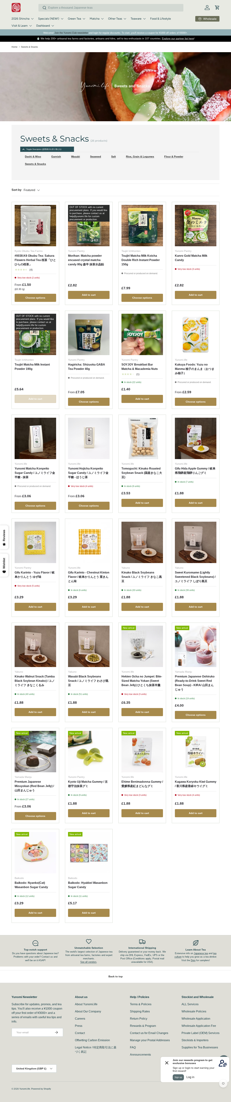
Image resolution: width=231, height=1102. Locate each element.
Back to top (115, 976)
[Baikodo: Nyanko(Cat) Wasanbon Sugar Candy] (35, 852)
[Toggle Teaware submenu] (144, 19)
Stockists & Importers (195, 1040)
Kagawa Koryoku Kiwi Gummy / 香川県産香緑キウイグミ (195, 784)
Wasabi (75, 156)
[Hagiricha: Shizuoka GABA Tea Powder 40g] (89, 334)
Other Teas (115, 18)
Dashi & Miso (33, 156)
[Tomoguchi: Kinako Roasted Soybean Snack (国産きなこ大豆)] (142, 438)
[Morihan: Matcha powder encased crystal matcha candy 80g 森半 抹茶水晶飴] (89, 225)
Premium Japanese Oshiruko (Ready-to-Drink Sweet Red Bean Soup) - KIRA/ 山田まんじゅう (195, 683)
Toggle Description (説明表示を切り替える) (43, 149)
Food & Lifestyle (160, 18)
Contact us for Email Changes (149, 1033)
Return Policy (138, 1018)
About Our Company (88, 1011)
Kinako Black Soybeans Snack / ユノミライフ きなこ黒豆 (141, 577)
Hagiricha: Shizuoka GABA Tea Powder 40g (86, 366)
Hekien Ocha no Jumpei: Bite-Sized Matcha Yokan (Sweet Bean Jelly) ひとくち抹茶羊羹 (141, 681)
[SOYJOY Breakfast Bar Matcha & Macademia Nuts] (142, 334)
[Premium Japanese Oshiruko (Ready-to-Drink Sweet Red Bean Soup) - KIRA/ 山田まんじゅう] (195, 646)
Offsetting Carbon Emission (92, 1040)
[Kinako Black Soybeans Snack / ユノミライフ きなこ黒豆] (142, 542)
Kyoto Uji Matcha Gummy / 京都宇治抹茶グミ (88, 784)
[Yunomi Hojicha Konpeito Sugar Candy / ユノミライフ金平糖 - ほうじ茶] (89, 438)
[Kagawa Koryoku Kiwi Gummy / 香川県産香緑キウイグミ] (195, 751)
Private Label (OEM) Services (200, 1033)
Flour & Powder (173, 156)
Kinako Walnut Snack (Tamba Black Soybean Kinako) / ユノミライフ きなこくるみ (35, 681)
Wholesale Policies (194, 1011)
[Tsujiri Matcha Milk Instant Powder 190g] (35, 334)
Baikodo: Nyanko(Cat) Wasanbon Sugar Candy (31, 885)
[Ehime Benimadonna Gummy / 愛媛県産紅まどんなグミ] (142, 751)
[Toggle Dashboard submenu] (53, 26)
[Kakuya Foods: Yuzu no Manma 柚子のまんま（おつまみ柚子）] (195, 334)
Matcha (94, 18)
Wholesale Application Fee (199, 1025)
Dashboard (43, 25)
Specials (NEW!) (48, 18)
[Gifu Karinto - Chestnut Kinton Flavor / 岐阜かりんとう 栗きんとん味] (89, 542)
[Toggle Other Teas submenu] (125, 19)
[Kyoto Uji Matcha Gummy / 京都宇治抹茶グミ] (89, 751)
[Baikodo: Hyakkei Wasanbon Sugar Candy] (89, 852)
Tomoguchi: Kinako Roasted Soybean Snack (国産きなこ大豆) (141, 473)
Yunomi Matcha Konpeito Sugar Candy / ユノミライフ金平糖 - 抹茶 (35, 473)
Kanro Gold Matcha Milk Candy (191, 258)
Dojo (193, 960)
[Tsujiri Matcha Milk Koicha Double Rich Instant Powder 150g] (142, 225)
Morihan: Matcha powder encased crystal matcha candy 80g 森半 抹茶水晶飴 (86, 260)
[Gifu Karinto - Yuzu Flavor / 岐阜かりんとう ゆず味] (35, 542)
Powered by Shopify (41, 1089)
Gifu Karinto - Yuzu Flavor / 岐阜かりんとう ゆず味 (35, 574)
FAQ (133, 1047)
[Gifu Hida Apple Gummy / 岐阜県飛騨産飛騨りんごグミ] (195, 438)
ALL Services (190, 1004)
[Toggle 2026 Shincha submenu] (32, 19)
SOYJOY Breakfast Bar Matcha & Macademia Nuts (139, 366)
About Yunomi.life (86, 1004)
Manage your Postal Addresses (150, 1040)
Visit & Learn (20, 25)
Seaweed (95, 156)
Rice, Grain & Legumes (140, 156)
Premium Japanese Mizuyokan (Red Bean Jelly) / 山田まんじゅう (34, 786)
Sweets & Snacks (29, 47)
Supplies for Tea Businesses (200, 1047)
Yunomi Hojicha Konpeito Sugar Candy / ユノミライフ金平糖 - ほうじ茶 (88, 473)
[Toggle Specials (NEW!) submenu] (62, 19)
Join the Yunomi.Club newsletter (71, 32)
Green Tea (74, 18)
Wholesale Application (196, 1018)
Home (15, 47)
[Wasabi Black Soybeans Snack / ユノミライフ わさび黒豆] (89, 646)
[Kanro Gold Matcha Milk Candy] (195, 225)
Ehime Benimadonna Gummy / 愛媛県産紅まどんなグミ (142, 784)
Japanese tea (201, 953)
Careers (80, 1018)
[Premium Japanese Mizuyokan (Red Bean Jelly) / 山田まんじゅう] (35, 751)
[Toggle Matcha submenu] (102, 19)
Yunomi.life (24, 1089)
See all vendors (88, 962)
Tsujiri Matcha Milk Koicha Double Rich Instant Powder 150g (140, 260)
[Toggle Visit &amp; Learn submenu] (30, 26)
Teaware (136, 18)
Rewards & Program (143, 1025)
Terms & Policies (140, 1004)
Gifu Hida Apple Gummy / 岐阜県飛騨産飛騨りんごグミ (195, 470)
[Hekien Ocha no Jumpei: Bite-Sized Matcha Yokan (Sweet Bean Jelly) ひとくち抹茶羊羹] (142, 646)
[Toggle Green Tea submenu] (84, 19)
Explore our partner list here (178, 38)
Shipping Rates (140, 1011)
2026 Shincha (20, 18)
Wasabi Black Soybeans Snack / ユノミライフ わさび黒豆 (88, 681)
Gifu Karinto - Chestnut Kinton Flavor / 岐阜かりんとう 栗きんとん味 (88, 577)
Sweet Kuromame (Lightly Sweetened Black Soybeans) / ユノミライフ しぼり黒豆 (195, 577)
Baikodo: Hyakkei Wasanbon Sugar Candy (88, 885)
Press (78, 1025)
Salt (113, 156)
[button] (217, 8)
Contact (80, 1033)
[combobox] (110, 8)
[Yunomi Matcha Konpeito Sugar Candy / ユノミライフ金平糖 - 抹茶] (35, 438)
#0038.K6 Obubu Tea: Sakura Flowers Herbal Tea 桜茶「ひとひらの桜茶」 (35, 260)
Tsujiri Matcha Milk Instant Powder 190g (32, 366)
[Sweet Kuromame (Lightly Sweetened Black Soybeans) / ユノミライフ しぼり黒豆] (195, 542)
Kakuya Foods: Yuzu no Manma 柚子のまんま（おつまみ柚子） (194, 369)
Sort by (16, 189)
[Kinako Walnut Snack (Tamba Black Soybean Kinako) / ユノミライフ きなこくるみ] (35, 646)
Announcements (140, 1054)
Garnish (56, 156)
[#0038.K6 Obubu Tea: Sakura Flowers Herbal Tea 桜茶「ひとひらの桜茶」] (35, 225)
